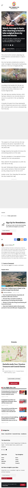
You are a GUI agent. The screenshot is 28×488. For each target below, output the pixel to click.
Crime (4, 25)
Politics (22, 394)
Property (22, 411)
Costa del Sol (22, 408)
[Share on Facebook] (6, 45)
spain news (13, 215)
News (12, 25)
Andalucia (23, 434)
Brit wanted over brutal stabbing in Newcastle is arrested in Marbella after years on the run (9, 418)
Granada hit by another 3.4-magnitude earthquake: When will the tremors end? (9, 401)
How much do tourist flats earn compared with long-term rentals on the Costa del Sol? (9, 410)
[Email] (10, 45)
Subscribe (4, 233)
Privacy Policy (5, 485)
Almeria (21, 391)
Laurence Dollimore (10, 48)
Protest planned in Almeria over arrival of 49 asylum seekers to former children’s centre (9, 393)
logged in (10, 265)
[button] (22, 485)
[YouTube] (6, 450)
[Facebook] (2, 450)
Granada (22, 401)
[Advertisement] (14, 125)
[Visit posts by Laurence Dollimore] (2, 245)
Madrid (8, 25)
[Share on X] (8, 45)
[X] (4, 450)
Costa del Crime (22, 418)
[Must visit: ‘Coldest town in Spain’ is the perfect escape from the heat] (14, 279)
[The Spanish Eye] (14, 5)
